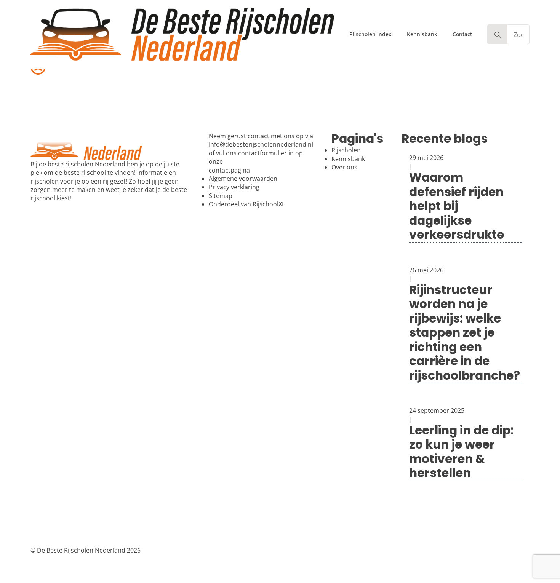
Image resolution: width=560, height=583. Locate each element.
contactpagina (229, 170)
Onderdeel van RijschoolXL (247, 204)
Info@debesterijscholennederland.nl (261, 144)
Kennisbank (422, 34)
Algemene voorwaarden (243, 178)
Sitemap (220, 196)
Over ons (344, 167)
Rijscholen (346, 150)
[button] (497, 35)
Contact (462, 34)
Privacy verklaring (234, 187)
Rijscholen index (370, 34)
